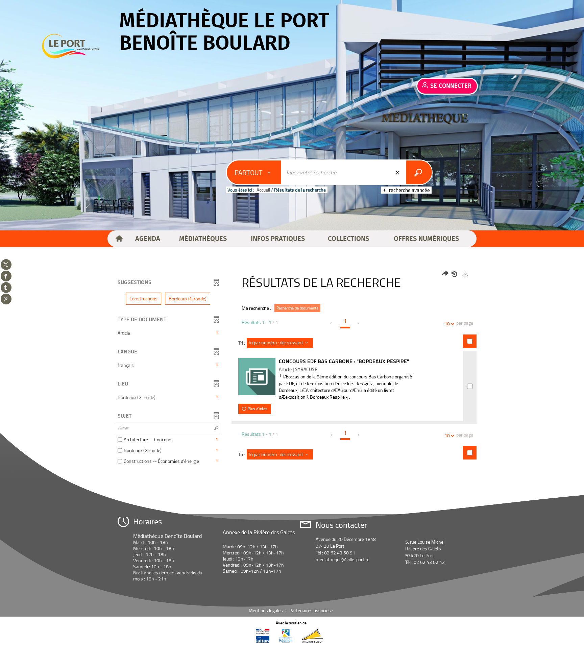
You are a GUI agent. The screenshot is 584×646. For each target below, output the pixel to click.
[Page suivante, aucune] (358, 323)
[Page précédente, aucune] (331, 323)
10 (447, 323)
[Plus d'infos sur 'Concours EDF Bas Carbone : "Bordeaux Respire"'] (256, 376)
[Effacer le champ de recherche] (398, 172)
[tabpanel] (292, 368)
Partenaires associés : (311, 610)
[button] (147, 239)
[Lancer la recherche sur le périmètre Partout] (419, 172)
